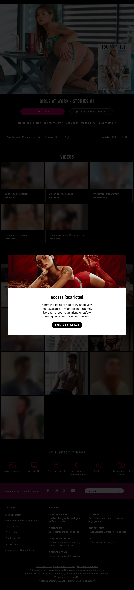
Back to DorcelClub (67, 324)
